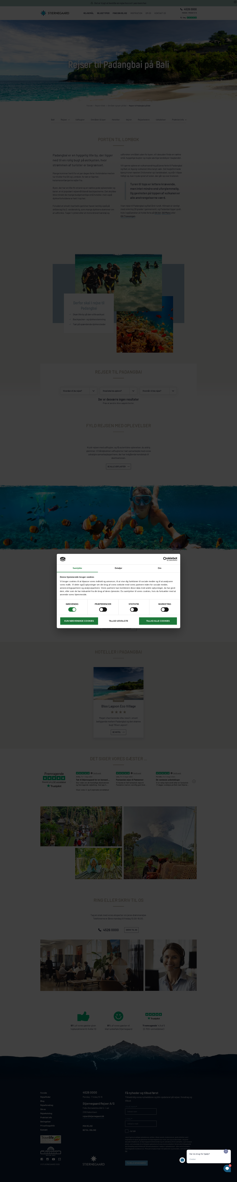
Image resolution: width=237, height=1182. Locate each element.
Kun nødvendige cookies (79, 621)
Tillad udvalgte (118, 621)
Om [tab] (159, 568)
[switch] (103, 609)
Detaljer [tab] (118, 568)
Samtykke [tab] (77, 568)
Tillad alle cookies (158, 621)
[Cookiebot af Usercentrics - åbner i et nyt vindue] (165, 559)
